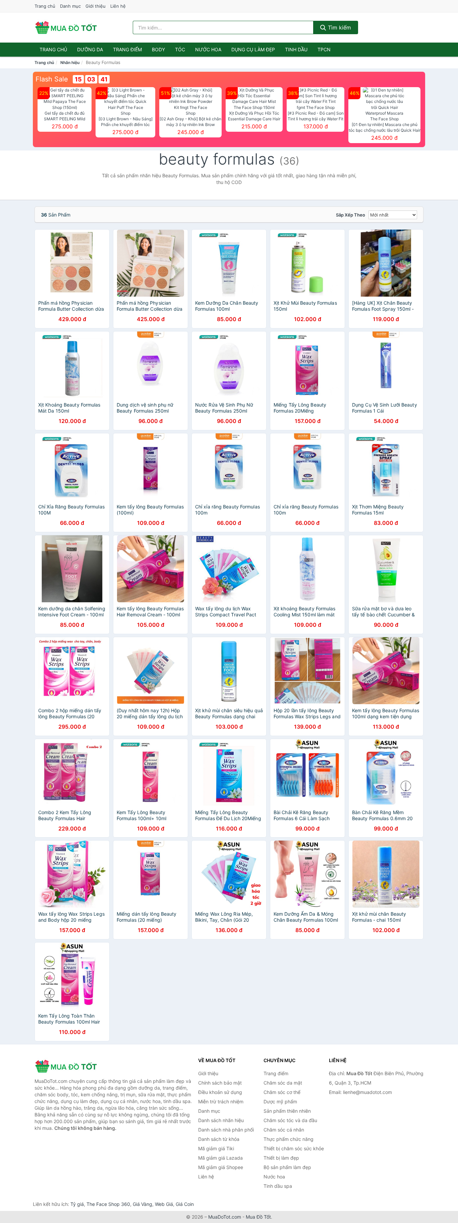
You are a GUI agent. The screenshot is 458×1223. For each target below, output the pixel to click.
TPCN (324, 49)
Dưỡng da (90, 49)
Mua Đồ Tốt (258, 1217)
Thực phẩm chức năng (288, 1139)
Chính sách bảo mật (220, 1083)
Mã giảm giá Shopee (220, 1167)
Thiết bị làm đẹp (281, 1158)
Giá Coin (185, 1204)
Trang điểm (127, 49)
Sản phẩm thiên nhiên (287, 1111)
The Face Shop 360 (108, 1204)
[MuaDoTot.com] (66, 27)
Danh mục (70, 6)
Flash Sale (52, 79)
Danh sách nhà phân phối (226, 1130)
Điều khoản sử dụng (220, 1092)
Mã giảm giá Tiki (216, 1148)
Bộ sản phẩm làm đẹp (287, 1167)
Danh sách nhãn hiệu (221, 1120)
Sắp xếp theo (350, 215)
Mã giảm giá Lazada (220, 1158)
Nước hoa (208, 49)
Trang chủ (45, 6)
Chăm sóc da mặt (283, 1083)
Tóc (180, 49)
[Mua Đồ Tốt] (68, 1066)
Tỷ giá (77, 1204)
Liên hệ (118, 6)
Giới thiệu (95, 6)
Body (158, 49)
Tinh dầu (296, 49)
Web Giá (164, 1204)
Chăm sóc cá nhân (284, 1130)
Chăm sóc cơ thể (282, 1092)
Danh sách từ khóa (218, 1139)
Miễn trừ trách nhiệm (220, 1101)
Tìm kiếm (338, 27)
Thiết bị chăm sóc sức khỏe (294, 1148)
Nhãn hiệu (69, 62)
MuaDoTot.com (224, 1217)
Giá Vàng (142, 1204)
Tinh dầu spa (278, 1186)
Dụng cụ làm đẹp (253, 49)
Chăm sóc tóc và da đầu (290, 1120)
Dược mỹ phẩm (280, 1101)
